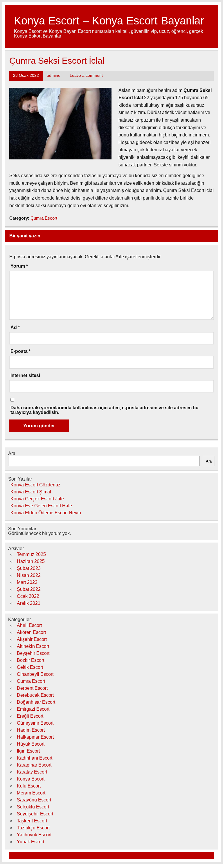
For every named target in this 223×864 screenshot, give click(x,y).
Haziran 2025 (31, 561)
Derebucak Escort (35, 695)
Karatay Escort (32, 771)
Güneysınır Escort (35, 723)
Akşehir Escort (32, 639)
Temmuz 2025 (31, 554)
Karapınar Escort (34, 764)
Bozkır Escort (30, 660)
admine (53, 75)
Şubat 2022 (29, 589)
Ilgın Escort (28, 751)
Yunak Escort (30, 841)
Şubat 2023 (29, 568)
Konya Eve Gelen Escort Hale (41, 505)
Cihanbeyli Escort (35, 674)
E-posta (20, 351)
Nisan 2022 (29, 575)
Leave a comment (86, 75)
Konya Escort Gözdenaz (35, 484)
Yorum (19, 266)
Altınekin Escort (33, 646)
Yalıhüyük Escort (34, 834)
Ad (15, 327)
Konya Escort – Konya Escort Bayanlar (109, 20)
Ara (11, 453)
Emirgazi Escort (33, 709)
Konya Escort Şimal (30, 491)
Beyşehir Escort (33, 653)
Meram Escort (31, 792)
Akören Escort (31, 632)
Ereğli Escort (30, 716)
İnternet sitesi (25, 375)
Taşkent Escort (32, 820)
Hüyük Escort (30, 744)
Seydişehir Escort (35, 813)
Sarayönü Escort (34, 799)
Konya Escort (30, 778)
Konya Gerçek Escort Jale (37, 498)
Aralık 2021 (28, 603)
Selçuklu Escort (33, 806)
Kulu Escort (29, 785)
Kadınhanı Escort (34, 757)
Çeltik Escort (30, 667)
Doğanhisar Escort (36, 702)
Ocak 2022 (28, 596)
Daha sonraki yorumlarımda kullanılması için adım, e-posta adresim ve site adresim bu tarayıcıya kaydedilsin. (104, 410)
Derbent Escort (32, 688)
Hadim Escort (31, 730)
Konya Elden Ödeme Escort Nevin (45, 512)
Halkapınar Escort (35, 737)
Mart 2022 (27, 582)
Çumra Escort (43, 218)
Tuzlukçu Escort (33, 827)
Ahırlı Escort (29, 625)
